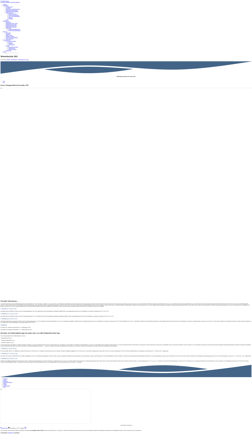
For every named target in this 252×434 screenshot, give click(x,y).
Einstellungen (10, 432)
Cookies (5, 384)
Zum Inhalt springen (5, 1)
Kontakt (4, 380)
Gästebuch (5, 378)
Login (4, 387)
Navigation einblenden (15, 2)
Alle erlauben (16, 432)
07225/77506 (5, 428)
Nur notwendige (4, 432)
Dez (4, 82)
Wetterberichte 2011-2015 (23, 59)
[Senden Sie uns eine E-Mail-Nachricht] (25, 428)
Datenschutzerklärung (7, 382)
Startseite (8, 59)
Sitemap (4, 383)
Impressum (5, 381)
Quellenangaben (6, 385)
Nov (4, 81)
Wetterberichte (14, 59)
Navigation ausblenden (5, 2)
